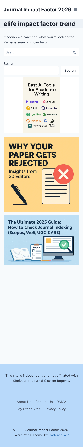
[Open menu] (75, 9)
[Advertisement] (41, 309)
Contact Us (44, 402)
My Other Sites (28, 409)
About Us (24, 402)
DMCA (61, 402)
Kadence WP (59, 435)
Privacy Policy (55, 409)
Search (9, 64)
